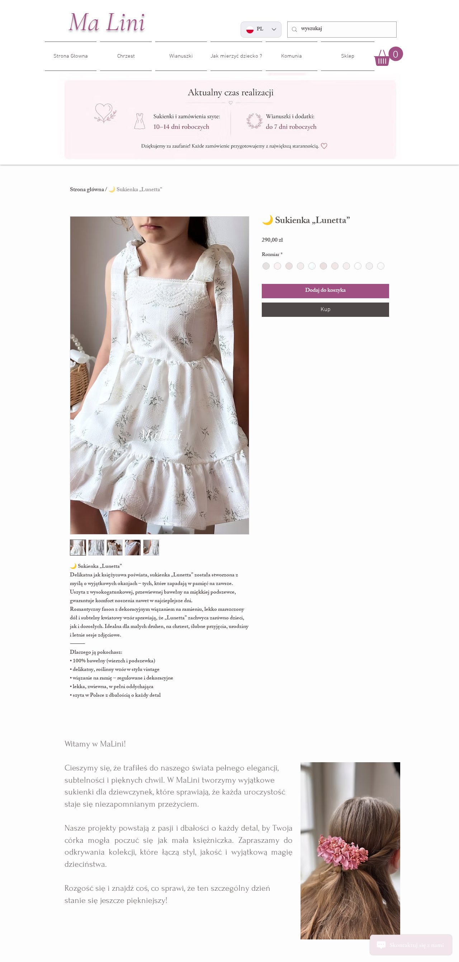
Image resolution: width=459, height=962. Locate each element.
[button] (388, 56)
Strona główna (87, 190)
